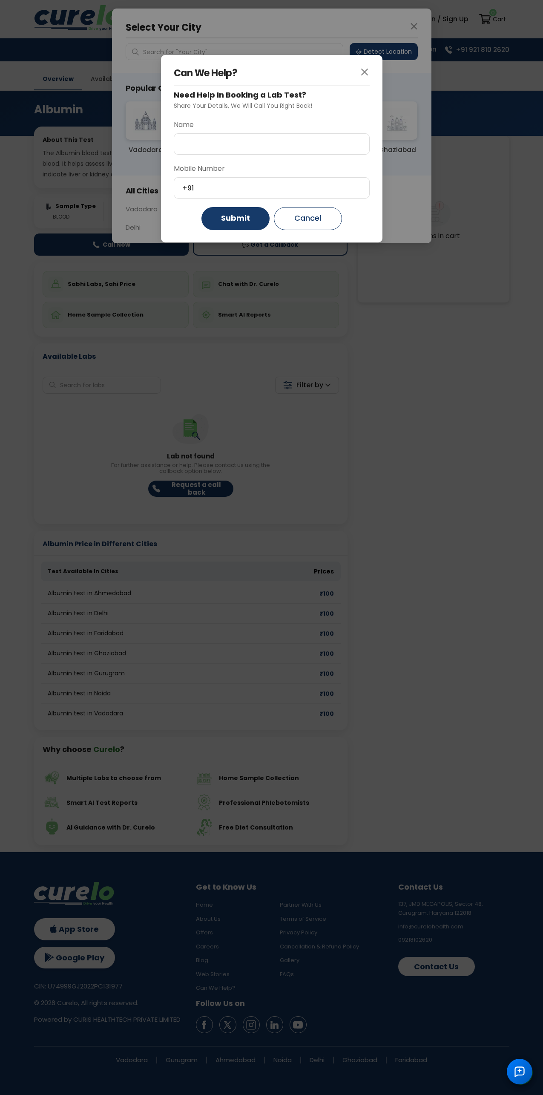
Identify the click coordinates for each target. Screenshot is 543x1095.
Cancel (307, 218)
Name (184, 125)
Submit (235, 218)
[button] (519, 1071)
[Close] (370, 72)
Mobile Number (199, 168)
